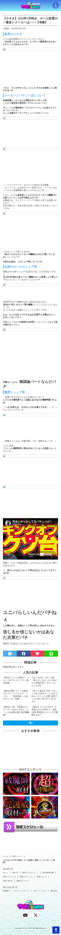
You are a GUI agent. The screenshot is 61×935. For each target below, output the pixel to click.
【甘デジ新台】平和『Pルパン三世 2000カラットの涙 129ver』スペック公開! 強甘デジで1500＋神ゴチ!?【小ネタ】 (45, 696)
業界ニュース (17, 856)
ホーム (5, 856)
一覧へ (30, 723)
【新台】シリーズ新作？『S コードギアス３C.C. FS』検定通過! (16, 680)
